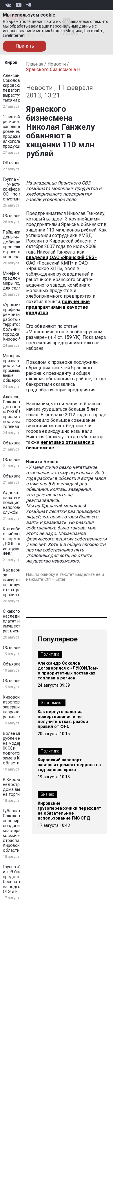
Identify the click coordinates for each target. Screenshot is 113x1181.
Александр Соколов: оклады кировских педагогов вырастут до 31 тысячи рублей (20, 88)
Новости (57, 64)
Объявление (15, 162)
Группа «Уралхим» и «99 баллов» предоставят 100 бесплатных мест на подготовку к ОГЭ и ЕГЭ (20, 879)
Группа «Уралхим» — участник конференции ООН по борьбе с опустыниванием (20, 189)
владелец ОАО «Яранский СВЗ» (61, 257)
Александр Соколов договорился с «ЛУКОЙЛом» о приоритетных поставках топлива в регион (20, 412)
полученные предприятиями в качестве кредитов (58, 307)
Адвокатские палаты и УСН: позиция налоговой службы (17, 502)
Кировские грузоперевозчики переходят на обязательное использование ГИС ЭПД (69, 811)
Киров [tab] (11, 62)
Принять (25, 46)
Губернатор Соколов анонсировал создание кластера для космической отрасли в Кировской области (16, 831)
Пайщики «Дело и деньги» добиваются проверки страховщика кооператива (20, 244)
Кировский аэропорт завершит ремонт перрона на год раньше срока (20, 707)
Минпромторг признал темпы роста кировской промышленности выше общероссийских (20, 368)
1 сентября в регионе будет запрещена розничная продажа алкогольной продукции (17, 131)
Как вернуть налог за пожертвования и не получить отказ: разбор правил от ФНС (63, 719)
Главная (34, 64)
